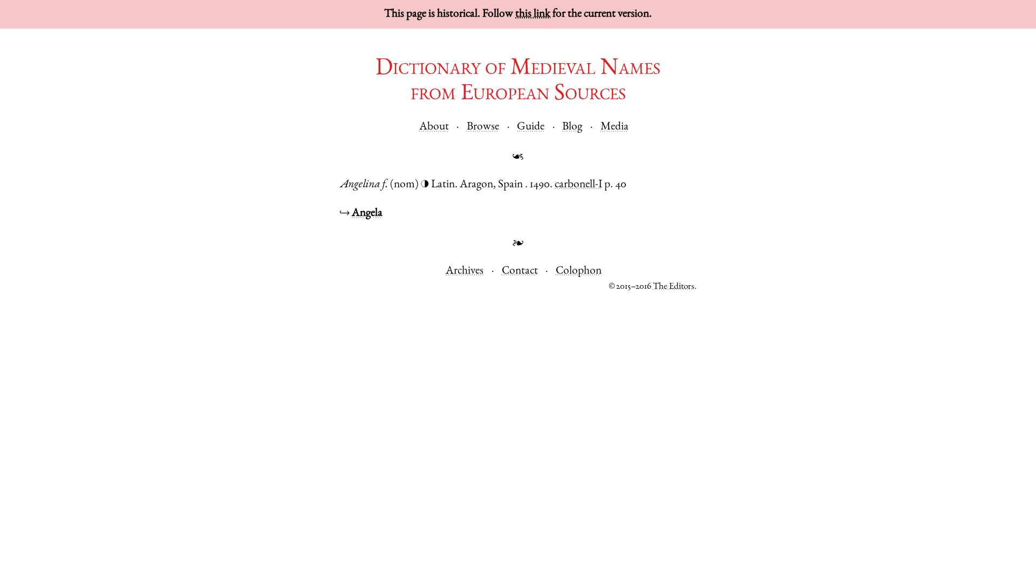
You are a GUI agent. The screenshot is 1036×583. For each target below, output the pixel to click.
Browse (483, 127)
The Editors (673, 287)
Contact (520, 271)
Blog (572, 127)
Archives (464, 271)
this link (532, 14)
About (434, 127)
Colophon (579, 271)
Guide (530, 127)
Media (615, 127)
